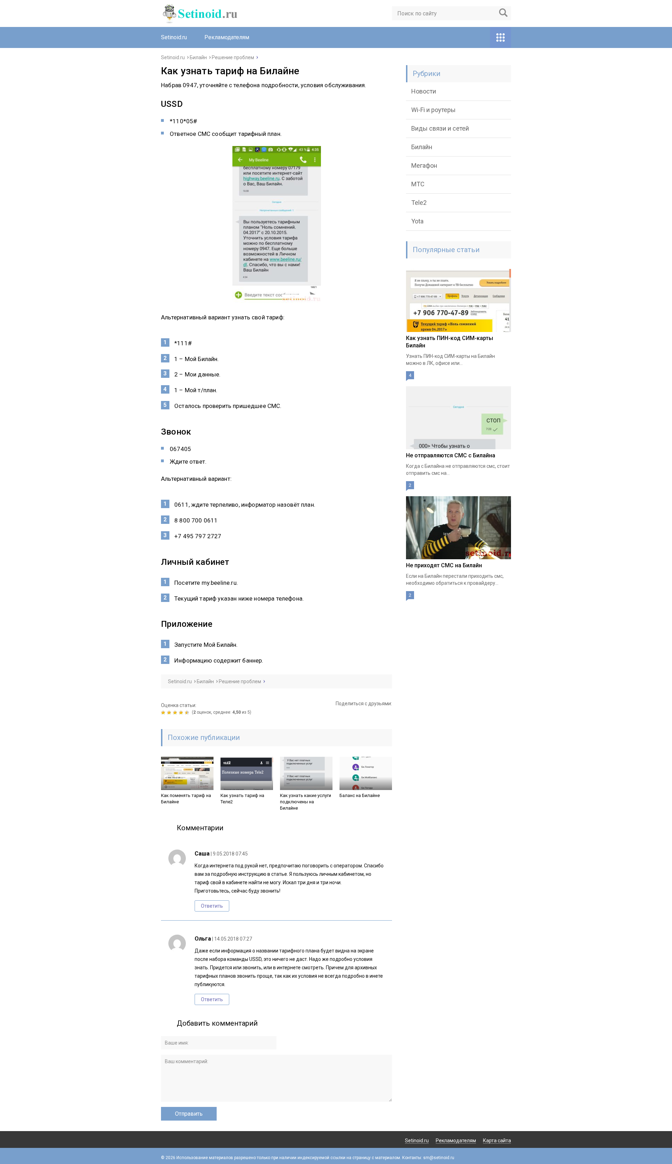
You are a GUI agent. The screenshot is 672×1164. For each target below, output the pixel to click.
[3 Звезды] (176, 713)
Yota (417, 221)
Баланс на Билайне (360, 795)
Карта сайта (497, 1140)
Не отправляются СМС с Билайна (450, 455)
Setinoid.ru (174, 37)
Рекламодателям (226, 37)
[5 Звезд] (188, 713)
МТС (418, 184)
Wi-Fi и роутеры (433, 109)
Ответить (212, 906)
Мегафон (424, 165)
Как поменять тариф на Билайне (186, 798)
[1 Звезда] (164, 713)
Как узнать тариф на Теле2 (242, 798)
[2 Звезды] (170, 713)
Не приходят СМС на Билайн (444, 565)
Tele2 (419, 202)
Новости (423, 91)
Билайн (421, 147)
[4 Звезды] (182, 713)
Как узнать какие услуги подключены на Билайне (305, 802)
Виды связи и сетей (440, 128)
